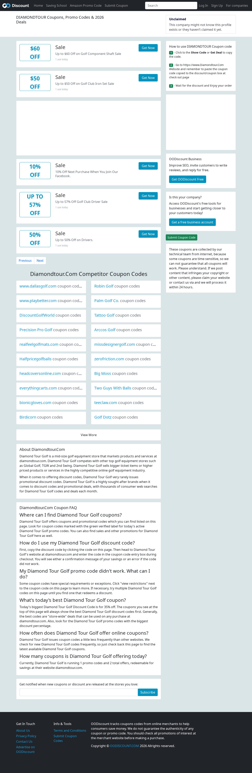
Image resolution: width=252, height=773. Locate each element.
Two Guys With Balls (126, 388)
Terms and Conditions (70, 730)
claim (206, 278)
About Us (23, 730)
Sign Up (217, 5)
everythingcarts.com (51, 388)
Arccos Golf (118, 329)
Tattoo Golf (117, 315)
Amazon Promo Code (86, 5)
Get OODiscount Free (188, 179)
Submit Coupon (116, 5)
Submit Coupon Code (181, 237)
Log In (203, 5)
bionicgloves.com (48, 402)
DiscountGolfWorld (50, 315)
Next (40, 260)
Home (38, 5)
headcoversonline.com (53, 373)
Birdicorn (41, 417)
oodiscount (15, 5)
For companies (237, 5)
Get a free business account (192, 222)
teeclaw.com (119, 402)
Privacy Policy (26, 736)
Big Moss (116, 373)
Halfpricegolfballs (48, 359)
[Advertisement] (88, 128)
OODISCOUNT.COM (124, 746)
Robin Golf (117, 286)
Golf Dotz (116, 417)
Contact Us (24, 741)
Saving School (56, 5)
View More (89, 435)
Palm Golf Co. (120, 300)
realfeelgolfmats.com (52, 344)
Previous (25, 260)
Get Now (148, 48)
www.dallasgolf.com (51, 286)
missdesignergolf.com (128, 344)
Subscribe (147, 692)
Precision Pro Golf (49, 329)
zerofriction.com (122, 359)
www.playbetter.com (51, 300)
